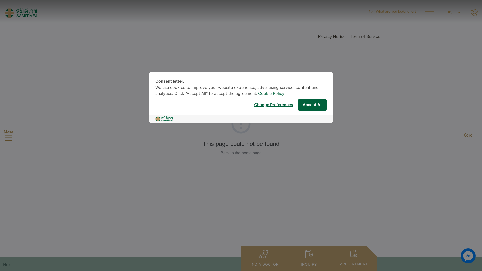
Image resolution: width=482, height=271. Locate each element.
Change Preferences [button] (273, 105)
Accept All (312, 105)
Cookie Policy (271, 94)
